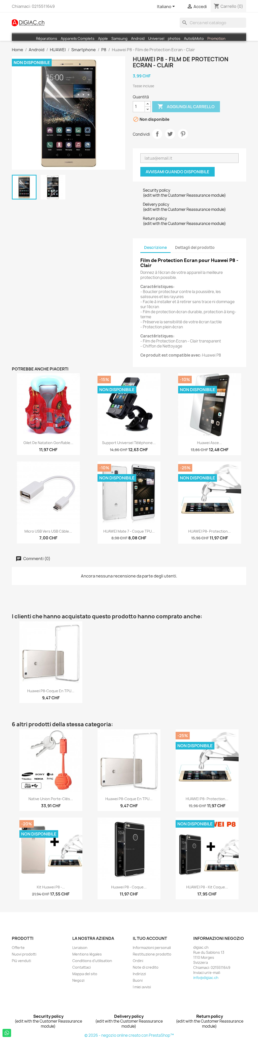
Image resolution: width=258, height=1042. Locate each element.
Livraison (79, 947)
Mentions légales (87, 954)
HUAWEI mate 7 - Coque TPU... (129, 531)
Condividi (157, 134)
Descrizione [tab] (155, 247)
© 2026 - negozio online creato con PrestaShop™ (129, 1035)
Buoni (138, 980)
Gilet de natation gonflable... (48, 442)
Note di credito (145, 967)
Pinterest (183, 134)
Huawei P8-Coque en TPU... (50, 690)
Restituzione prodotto (152, 954)
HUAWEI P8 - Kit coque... (207, 887)
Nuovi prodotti (24, 954)
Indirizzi (139, 973)
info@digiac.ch (205, 977)
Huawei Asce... (209, 442)
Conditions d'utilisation (92, 960)
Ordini (138, 960)
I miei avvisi (142, 987)
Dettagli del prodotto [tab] (195, 247)
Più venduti (21, 960)
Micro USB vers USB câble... (48, 531)
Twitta (170, 134)
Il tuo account (150, 938)
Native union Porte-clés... (50, 798)
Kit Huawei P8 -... (51, 887)
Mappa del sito (84, 973)
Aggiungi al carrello (186, 106)
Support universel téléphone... (129, 442)
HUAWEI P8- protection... (209, 531)
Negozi (78, 980)
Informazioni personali (152, 947)
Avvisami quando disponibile (177, 172)
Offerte (18, 947)
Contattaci (81, 967)
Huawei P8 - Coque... (129, 887)
